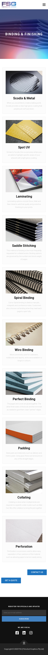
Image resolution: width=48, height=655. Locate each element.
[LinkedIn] (24, 633)
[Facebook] (17, 633)
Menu (44, 4)
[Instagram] (31, 633)
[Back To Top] (24, 643)
